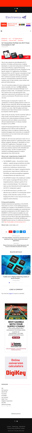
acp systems (4, 397)
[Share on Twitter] (17, 232)
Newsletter (22, 426)
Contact (9, 426)
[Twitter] (14, 8)
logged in (10, 293)
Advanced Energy (6, 404)
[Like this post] (11, 232)
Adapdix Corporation (6, 401)
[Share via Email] (24, 232)
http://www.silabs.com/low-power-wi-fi (15, 222)
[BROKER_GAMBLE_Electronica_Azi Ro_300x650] (16, 304)
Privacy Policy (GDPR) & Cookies (16, 428)
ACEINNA (4, 395)
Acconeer (4, 393)
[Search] (30, 31)
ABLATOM (4, 392)
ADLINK (3, 402)
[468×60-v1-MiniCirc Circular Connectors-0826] (16, 23)
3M (2, 388)
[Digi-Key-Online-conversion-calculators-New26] (16, 357)
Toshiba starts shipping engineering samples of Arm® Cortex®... (16, 277)
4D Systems (4, 390)
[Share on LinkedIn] (21, 232)
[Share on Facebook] (14, 232)
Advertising (15, 426)
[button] (2, 269)
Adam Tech (4, 399)
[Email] (17, 8)
